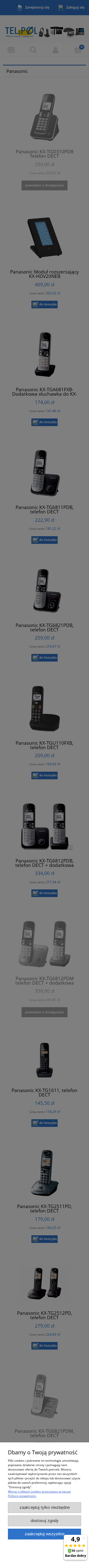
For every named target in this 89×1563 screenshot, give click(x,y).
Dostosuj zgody (45, 1520)
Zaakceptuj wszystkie (45, 1534)
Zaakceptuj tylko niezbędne (45, 1507)
